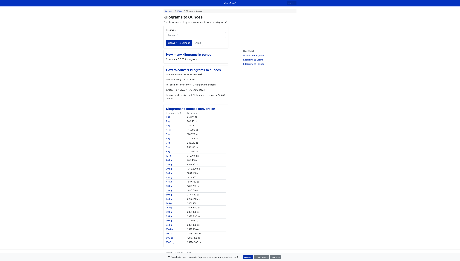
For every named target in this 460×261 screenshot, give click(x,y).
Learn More (275, 257)
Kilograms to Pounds (253, 64)
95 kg (169, 225)
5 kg (168, 134)
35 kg (169, 173)
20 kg (169, 160)
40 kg (169, 177)
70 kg (169, 203)
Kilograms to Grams (253, 59)
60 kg (169, 194)
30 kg (169, 168)
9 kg (168, 151)
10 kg (168, 156)
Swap (198, 42)
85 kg (169, 216)
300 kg (169, 233)
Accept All (248, 257)
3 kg (168, 125)
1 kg (168, 117)
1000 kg (170, 242)
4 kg (168, 130)
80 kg (169, 212)
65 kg (169, 199)
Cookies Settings (261, 257)
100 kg (169, 229)
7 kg (168, 143)
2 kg (168, 121)
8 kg (168, 147)
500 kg (169, 238)
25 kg (169, 164)
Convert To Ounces (179, 42)
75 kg (169, 207)
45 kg (169, 181)
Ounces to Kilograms (253, 55)
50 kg (169, 186)
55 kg (169, 190)
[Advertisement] (269, 32)
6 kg (168, 138)
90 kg (169, 220)
